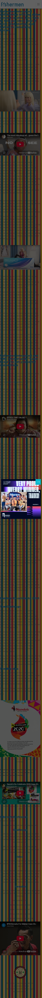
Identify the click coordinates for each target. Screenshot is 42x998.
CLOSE (38, 482)
